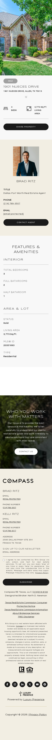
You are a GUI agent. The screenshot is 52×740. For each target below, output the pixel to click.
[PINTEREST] (45, 684)
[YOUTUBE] (37, 684)
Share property (26, 127)
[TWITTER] (30, 684)
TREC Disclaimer (26, 617)
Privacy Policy (41, 573)
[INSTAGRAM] (15, 684)
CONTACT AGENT (26, 222)
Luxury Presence (34, 699)
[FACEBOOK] (7, 684)
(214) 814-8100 (40, 592)
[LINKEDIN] (22, 684)
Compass (19, 626)
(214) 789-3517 (9, 531)
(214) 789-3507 (11, 203)
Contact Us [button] (26, 452)
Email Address (11, 552)
